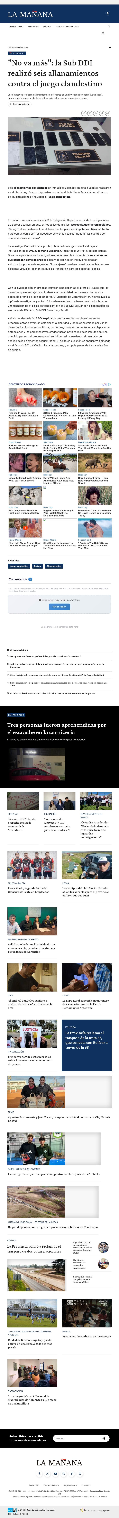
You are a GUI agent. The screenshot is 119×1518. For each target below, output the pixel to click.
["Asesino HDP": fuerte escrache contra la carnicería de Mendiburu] (23, 801)
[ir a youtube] (55, 1474)
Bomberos (33, 26)
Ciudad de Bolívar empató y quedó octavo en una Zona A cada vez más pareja (30, 1343)
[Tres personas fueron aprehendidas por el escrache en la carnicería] (59, 764)
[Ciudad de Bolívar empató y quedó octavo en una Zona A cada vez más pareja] (32, 1313)
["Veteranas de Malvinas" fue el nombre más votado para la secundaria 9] (59, 801)
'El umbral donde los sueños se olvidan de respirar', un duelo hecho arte (30, 1004)
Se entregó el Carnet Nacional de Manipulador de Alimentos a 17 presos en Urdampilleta (32, 1399)
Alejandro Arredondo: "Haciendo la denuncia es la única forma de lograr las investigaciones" (95, 830)
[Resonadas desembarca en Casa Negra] (87, 1313)
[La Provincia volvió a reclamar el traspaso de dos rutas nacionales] (36, 1275)
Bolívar (37, 566)
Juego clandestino (19, 566)
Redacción (34, 1485)
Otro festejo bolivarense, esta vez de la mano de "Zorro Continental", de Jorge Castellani (57, 675)
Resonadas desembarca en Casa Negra (86, 1336)
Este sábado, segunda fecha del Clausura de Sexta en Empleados (28, 890)
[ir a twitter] (47, 1474)
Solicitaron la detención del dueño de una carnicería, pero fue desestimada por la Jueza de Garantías (31, 948)
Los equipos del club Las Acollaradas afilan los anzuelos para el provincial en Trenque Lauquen (85, 891)
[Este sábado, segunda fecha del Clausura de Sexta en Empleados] (32, 865)
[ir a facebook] (39, 1474)
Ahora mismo (16, 26)
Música (47, 26)
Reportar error (70, 1485)
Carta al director (51, 1485)
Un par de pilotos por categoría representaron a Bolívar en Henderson (53, 1227)
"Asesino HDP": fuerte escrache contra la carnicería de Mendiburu (22, 824)
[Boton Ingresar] (107, 13)
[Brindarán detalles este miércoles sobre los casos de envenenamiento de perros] (32, 1034)
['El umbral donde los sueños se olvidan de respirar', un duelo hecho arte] (32, 977)
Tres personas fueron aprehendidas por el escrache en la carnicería (46, 656)
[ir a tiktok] (72, 1474)
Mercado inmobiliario (67, 26)
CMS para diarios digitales (99, 1510)
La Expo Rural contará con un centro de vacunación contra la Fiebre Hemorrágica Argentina (85, 1004)
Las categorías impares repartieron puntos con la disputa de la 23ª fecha (54, 1174)
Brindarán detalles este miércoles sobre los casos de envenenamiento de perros (52, 693)
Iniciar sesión (59, 606)
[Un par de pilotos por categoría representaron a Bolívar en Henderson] (53, 1202)
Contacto (86, 1485)
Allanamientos (54, 566)
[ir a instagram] (64, 1474)
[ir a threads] (80, 1474)
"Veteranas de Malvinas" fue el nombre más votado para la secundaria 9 (57, 824)
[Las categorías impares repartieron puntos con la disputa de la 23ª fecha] (54, 1148)
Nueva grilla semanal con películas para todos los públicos (82, 1279)
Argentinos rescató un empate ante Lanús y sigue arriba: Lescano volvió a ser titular (82, 1247)
